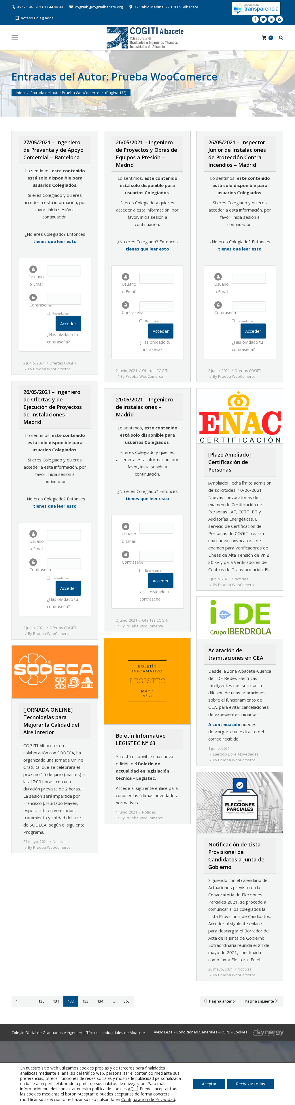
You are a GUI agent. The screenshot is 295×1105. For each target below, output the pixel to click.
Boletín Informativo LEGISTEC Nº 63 (141, 739)
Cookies (240, 1032)
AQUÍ (133, 1088)
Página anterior (222, 1001)
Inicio (20, 92)
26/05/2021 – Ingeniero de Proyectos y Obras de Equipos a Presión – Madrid (146, 153)
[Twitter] (263, 19)
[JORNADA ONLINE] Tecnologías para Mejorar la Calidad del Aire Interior (51, 721)
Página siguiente (259, 1001)
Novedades (248, 754)
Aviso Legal (163, 1032)
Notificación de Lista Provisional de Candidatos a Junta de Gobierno (236, 855)
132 (71, 1001)
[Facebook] (255, 19)
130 (41, 1001)
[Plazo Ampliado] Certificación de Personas (229, 462)
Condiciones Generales (197, 1032)
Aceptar (209, 1084)
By (49, 368)
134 (100, 1001)
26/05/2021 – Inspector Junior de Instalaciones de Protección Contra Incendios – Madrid (237, 153)
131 (56, 1001)
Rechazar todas (250, 1084)
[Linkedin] (271, 19)
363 (127, 1001)
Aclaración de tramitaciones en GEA (235, 654)
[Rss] (279, 19)
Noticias (241, 579)
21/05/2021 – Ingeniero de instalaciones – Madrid (144, 407)
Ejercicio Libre (225, 754)
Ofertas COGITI (63, 363)
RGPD (225, 1032)
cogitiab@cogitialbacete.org (99, 7)
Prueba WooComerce (164, 77)
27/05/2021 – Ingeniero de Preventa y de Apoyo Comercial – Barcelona (53, 150)
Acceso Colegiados (37, 17)
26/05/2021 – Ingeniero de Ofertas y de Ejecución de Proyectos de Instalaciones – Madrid (52, 406)
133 (85, 1001)
